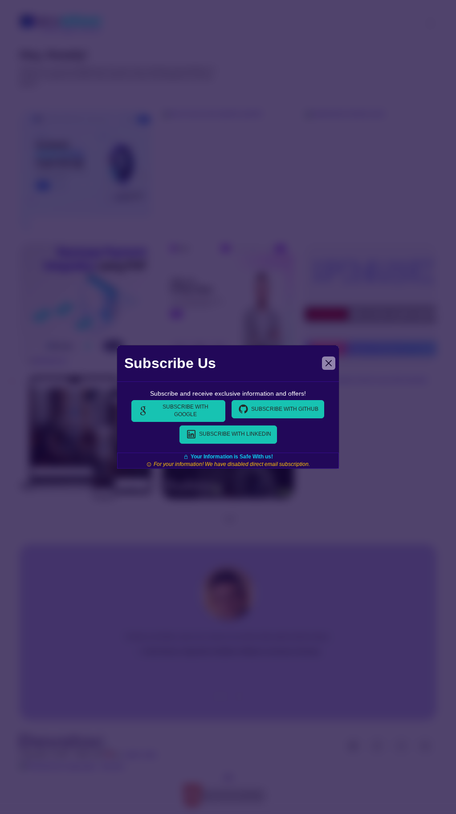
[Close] (328, 363)
